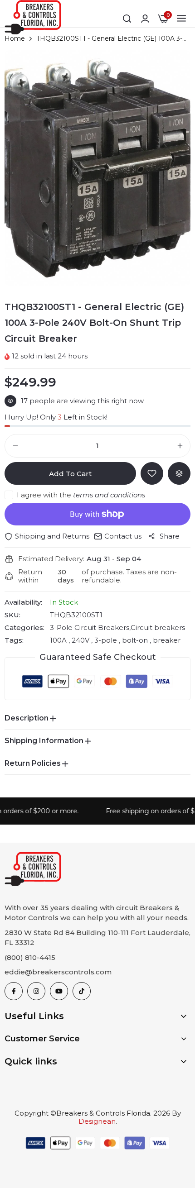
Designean (97, 1121)
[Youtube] (59, 991)
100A (59, 640)
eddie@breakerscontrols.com (58, 972)
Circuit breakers (158, 627)
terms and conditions (109, 495)
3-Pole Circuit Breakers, (90, 627)
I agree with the (81, 495)
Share (170, 536)
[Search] (127, 19)
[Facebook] (14, 991)
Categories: (24, 628)
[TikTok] (82, 991)
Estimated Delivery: (51, 559)
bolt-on (135, 640)
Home (15, 38)
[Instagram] (36, 991)
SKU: (12, 615)
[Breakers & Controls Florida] (33, 19)
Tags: (14, 640)
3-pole (106, 640)
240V (80, 640)
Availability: (23, 602)
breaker (165, 640)
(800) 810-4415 (30, 957)
